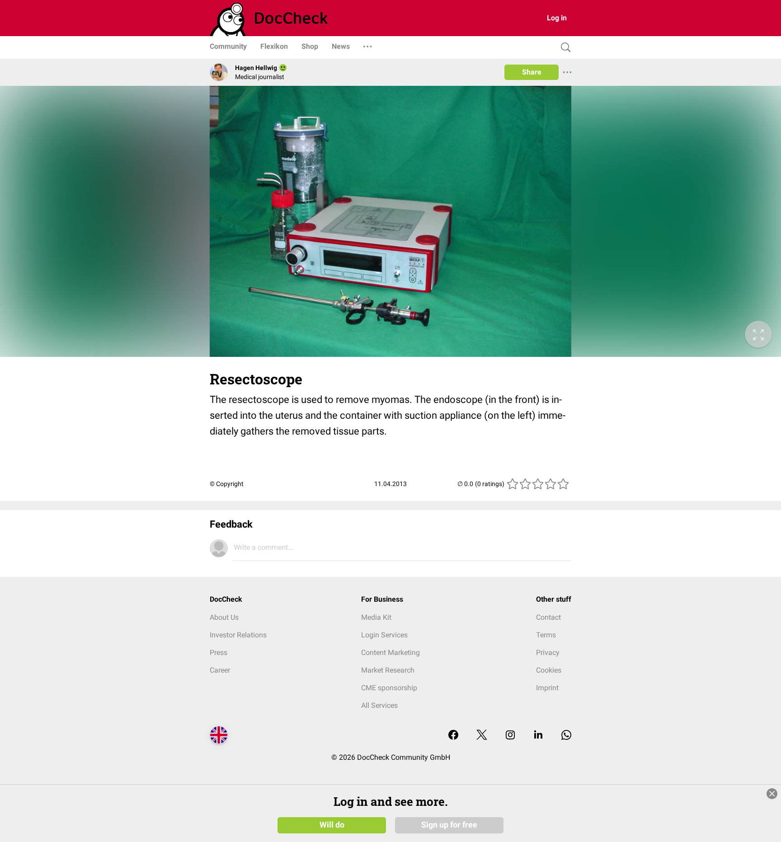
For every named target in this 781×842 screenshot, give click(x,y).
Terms (546, 635)
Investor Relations (238, 635)
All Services (379, 705)
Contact (548, 617)
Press (218, 652)
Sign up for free (449, 824)
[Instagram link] (510, 735)
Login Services (384, 635)
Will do (332, 824)
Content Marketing (390, 652)
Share (531, 72)
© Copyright (227, 483)
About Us (224, 617)
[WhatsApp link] (566, 735)
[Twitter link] (481, 735)
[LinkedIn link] (538, 735)
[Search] (563, 47)
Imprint (547, 687)
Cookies (548, 670)
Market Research (387, 670)
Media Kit (376, 617)
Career (220, 670)
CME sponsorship (389, 687)
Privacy (548, 652)
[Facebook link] (453, 735)
